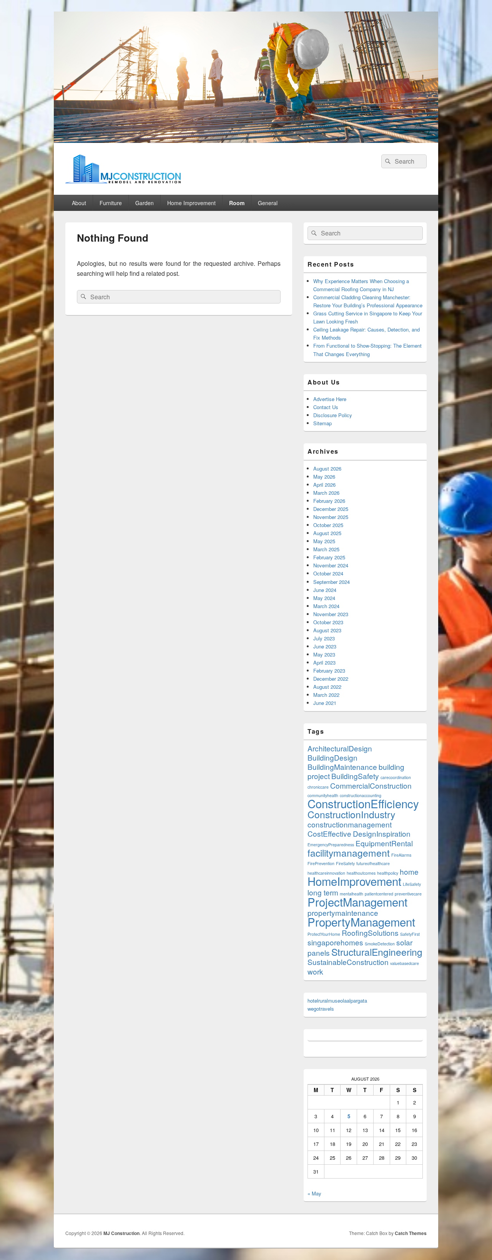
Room (236, 203)
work (315, 971)
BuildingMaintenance (342, 766)
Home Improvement (191, 203)
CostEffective (329, 833)
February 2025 (329, 557)
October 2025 (328, 525)
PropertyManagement (361, 922)
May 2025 (324, 541)
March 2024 (326, 606)
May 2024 (324, 598)
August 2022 (327, 686)
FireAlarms (401, 855)
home (409, 871)
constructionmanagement (350, 824)
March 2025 (326, 549)
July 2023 (324, 638)
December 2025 (330, 508)
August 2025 (327, 533)
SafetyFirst (410, 934)
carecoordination (396, 777)
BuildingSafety (355, 776)
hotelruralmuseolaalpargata (337, 1000)
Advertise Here (329, 399)
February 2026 (329, 500)
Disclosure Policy (332, 415)
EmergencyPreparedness (331, 844)
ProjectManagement (357, 902)
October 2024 (328, 573)
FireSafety (345, 863)
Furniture (111, 203)
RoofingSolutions (370, 932)
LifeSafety (412, 884)
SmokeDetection (380, 944)
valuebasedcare (404, 963)
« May (314, 1193)
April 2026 (324, 484)
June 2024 (324, 590)
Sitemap (322, 423)
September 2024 (331, 581)
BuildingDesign (332, 757)
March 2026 (326, 492)
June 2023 (324, 646)
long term (323, 892)
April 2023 (324, 662)
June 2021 (324, 702)
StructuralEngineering (376, 951)
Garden (144, 203)
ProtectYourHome (324, 934)
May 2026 (324, 476)
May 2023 (324, 654)
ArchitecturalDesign (340, 748)
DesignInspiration (382, 833)
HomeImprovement (354, 881)
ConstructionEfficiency (363, 803)
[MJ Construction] (246, 140)
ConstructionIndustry (351, 814)
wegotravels (321, 1008)
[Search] (387, 161)
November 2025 (330, 517)
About (79, 203)
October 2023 (328, 622)
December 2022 (330, 678)
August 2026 (327, 468)
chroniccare (318, 787)
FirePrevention (321, 863)
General (268, 203)
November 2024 (330, 565)
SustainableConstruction (348, 962)
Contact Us (325, 407)
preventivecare (408, 894)
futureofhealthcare (373, 863)
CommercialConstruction (371, 785)
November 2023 (330, 614)
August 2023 (327, 630)
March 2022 (326, 694)
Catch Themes (411, 1233)
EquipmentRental (384, 843)
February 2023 (329, 670)
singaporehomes (335, 942)
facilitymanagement (349, 852)
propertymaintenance (343, 912)
